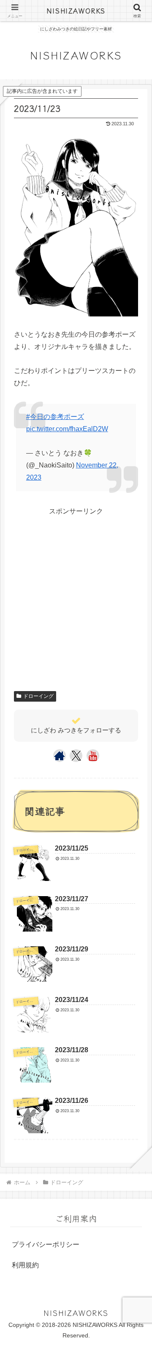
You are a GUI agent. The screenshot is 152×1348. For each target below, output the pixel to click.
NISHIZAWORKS (76, 10)
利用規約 (25, 1265)
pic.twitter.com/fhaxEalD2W (67, 428)
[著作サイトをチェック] (59, 755)
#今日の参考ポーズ (55, 416)
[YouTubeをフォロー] (93, 755)
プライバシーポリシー (45, 1244)
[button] (133, 1151)
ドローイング (38, 696)
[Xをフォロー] (76, 755)
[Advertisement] (76, 594)
